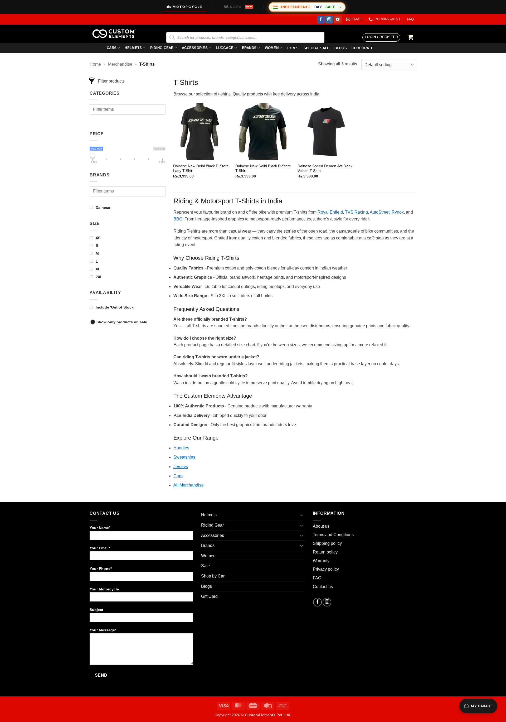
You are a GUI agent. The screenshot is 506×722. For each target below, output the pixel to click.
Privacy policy (326, 569)
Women (272, 48)
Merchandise (120, 64)
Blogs (206, 586)
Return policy (325, 552)
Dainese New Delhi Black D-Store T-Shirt (263, 168)
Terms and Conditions (333, 534)
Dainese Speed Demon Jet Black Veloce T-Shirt (325, 168)
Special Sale (317, 48)
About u (320, 526)
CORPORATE (362, 48)
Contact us (323, 586)
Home (95, 64)
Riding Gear (162, 48)
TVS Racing (356, 212)
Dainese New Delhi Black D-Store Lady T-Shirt (201, 168)
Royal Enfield (330, 212)
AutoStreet (380, 212)
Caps (178, 476)
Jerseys (180, 466)
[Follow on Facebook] (321, 19)
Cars (111, 48)
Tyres (293, 48)
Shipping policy (327, 543)
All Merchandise (188, 485)
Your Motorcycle (104, 589)
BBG (177, 219)
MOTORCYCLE (188, 7)
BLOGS (340, 48)
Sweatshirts (184, 457)
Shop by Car (213, 576)
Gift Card (209, 596)
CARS (241, 7)
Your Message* (103, 630)
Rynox (398, 212)
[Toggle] (302, 515)
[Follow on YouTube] (338, 19)
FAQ (410, 19)
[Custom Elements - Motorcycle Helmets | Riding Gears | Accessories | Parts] (116, 34)
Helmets (133, 48)
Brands (249, 48)
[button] (381, 37)
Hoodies (181, 448)
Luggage (224, 48)
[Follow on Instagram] (329, 19)
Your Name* (100, 528)
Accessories (195, 48)
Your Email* (100, 548)
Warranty (321, 561)
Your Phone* (101, 568)
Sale (205, 566)
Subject (96, 610)
